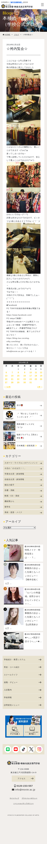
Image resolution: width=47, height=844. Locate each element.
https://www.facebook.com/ (19, 315)
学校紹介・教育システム (14, 659)
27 (6, 382)
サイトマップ (14, 798)
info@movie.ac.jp (15, 351)
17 (31, 376)
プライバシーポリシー (29, 798)
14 (12, 376)
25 (36, 379)
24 (31, 379)
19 (41, 376)
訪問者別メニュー (12, 705)
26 (41, 379)
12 (41, 372)
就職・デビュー (11, 682)
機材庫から (9, 501)
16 (25, 376)
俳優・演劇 (9, 490)
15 (18, 376)
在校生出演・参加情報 (14, 479)
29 (18, 382)
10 (31, 372)
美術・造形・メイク (13, 512)
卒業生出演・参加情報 (14, 474)
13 (6, 376)
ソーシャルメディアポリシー (23, 803)
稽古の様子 (9, 485)
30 (25, 382)
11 (36, 372)
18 (36, 376)
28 (12, 382)
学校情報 (8, 697)
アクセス (21, 778)
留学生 (7, 507)
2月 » (39, 387)
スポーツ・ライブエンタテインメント (21, 463)
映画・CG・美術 (12, 496)
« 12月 (8, 387)
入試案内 (8, 690)
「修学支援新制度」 (16, 2)
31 (31, 382)
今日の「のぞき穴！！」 (15, 468)
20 (6, 379)
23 (25, 379)
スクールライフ (11, 675)
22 (18, 379)
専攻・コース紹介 (12, 667)
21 (12, 379)
